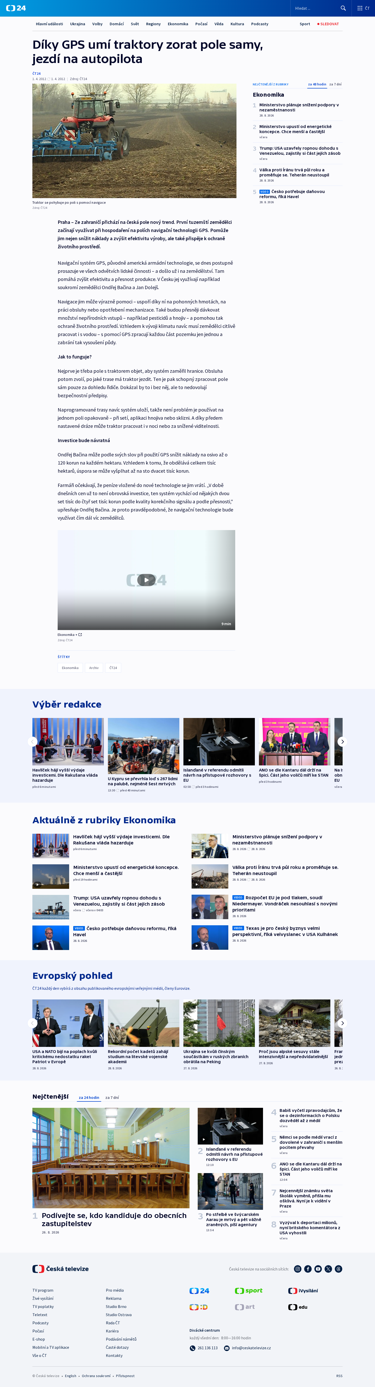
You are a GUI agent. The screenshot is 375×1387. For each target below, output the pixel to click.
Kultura (237, 23)
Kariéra (112, 1330)
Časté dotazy (117, 1347)
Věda (219, 23)
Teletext (39, 1314)
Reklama (113, 1298)
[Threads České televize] (338, 1269)
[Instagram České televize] (298, 1269)
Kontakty (114, 1355)
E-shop (38, 1339)
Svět (135, 23)
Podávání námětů (121, 1339)
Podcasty (259, 23)
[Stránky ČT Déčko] (199, 1306)
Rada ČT (113, 1322)
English (70, 1375)
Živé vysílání (42, 1298)
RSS (339, 1375)
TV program (42, 1290)
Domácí (117, 23)
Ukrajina (77, 23)
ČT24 (36, 73)
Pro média (115, 1290)
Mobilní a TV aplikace (50, 1347)
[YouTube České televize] (318, 1269)
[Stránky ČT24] (199, 1290)
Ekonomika (178, 23)
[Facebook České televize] (308, 1269)
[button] (146, 580)
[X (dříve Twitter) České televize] (328, 1269)
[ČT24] (16, 8)
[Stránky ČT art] (245, 1306)
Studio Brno (116, 1306)
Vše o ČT (39, 1355)
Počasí (201, 23)
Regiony (153, 23)
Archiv (94, 667)
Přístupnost (125, 1375)
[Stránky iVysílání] (303, 1290)
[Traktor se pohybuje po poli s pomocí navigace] (134, 141)
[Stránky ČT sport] (248, 1290)
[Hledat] (343, 8)
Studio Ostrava (119, 1314)
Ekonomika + (67, 634)
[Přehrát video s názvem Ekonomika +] (146, 580)
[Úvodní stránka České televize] (61, 1269)
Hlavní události (49, 23)
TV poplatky (43, 1306)
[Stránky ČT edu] (297, 1306)
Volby (97, 23)
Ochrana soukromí (96, 1375)
